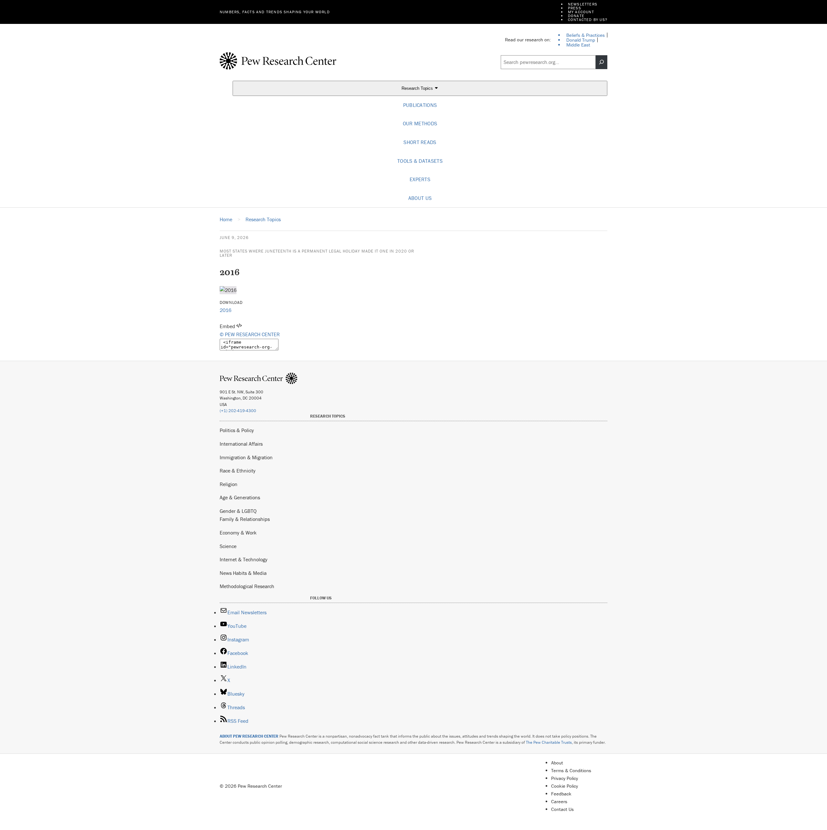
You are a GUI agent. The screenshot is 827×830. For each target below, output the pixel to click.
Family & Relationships (245, 519)
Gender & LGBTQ (238, 511)
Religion (228, 484)
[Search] (601, 62)
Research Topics (418, 88)
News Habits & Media (243, 573)
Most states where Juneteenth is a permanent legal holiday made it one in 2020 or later (317, 253)
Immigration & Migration (246, 457)
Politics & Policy (237, 430)
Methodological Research (247, 586)
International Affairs (241, 444)
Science (228, 546)
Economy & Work (238, 532)
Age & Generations (240, 497)
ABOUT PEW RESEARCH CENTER (249, 736)
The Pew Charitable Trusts (549, 742)
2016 (225, 310)
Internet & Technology (243, 559)
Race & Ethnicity (238, 470)
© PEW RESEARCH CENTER (250, 334)
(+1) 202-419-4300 (238, 410)
